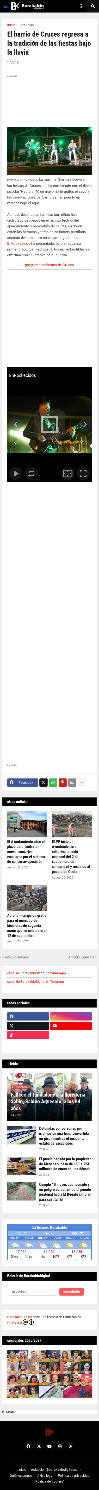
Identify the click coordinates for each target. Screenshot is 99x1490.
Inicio (11, 25)
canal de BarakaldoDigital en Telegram (35, 981)
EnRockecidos (18, 243)
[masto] (28, 1044)
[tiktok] (28, 1035)
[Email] (72, 782)
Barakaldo (26, 25)
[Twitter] (43, 782)
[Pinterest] (63, 782)
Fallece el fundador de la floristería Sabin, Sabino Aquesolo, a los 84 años (48, 1101)
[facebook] (28, 1016)
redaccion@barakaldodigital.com (55, 1469)
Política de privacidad (74, 1475)
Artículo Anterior (17, 957)
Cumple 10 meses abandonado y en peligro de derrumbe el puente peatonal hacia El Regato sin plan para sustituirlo (65, 1192)
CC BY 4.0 (14, 1323)
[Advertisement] (49, 709)
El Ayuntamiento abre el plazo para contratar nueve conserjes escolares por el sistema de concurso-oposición (26, 851)
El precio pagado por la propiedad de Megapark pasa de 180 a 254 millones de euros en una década (65, 1164)
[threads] (71, 1044)
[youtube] (71, 1026)
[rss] (71, 1446)
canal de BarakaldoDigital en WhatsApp (36, 973)
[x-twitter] (28, 1026)
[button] (5, 6)
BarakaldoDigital (19, 1317)
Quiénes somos (21, 1475)
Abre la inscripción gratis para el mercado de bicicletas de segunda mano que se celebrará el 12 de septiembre (27, 925)
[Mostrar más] (82, 782)
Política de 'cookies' (49, 1481)
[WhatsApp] (53, 782)
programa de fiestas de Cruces (49, 265)
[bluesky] (71, 1035)
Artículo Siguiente (81, 957)
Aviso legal (45, 1475)
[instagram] (71, 1016)
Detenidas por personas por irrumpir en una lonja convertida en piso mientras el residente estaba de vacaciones (64, 1136)
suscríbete (71, 1292)
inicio (22, 1469)
